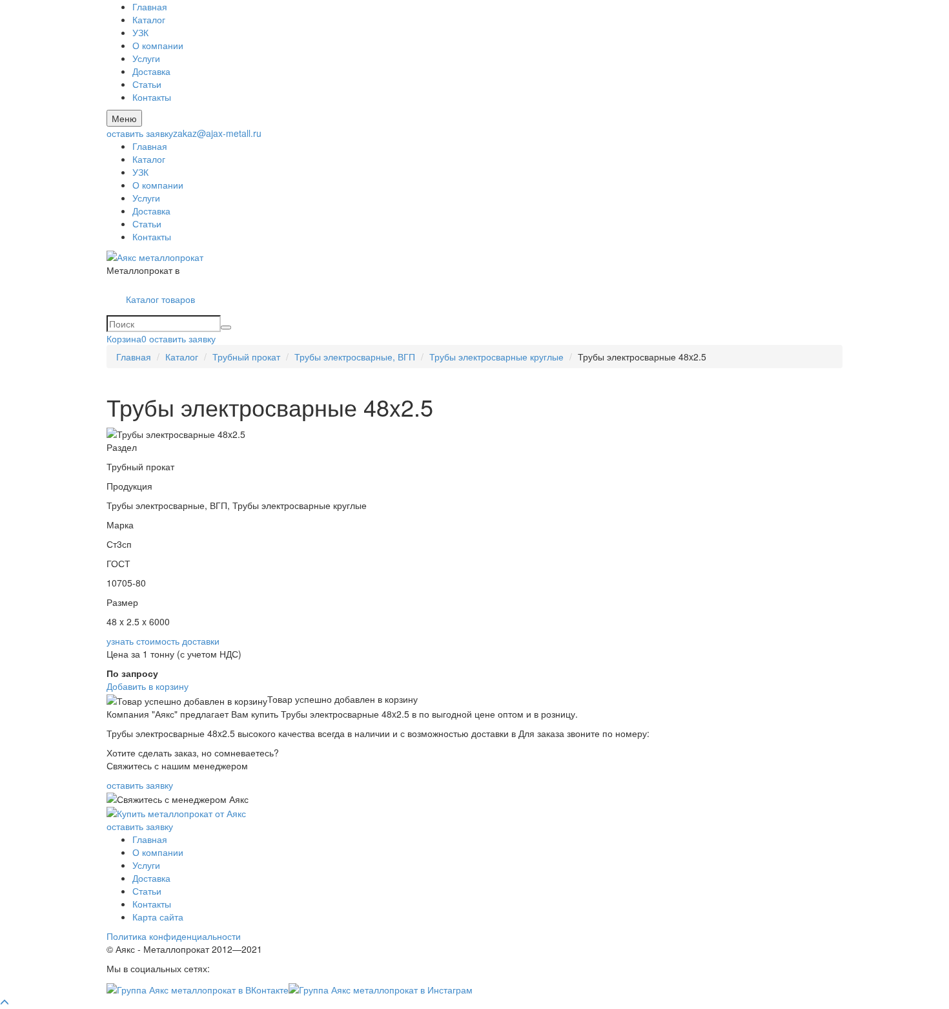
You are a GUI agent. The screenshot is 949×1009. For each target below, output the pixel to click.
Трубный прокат (246, 356)
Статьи (146, 84)
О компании (157, 45)
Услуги (146, 58)
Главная (149, 6)
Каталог (148, 19)
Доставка (151, 71)
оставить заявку (140, 133)
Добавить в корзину (148, 686)
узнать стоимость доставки (163, 640)
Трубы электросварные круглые (496, 356)
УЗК (140, 32)
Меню (124, 118)
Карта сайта (157, 916)
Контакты (151, 96)
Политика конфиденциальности (174, 936)
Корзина (127, 338)
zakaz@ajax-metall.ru (217, 133)
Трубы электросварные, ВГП (354, 356)
